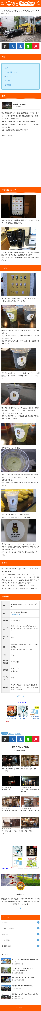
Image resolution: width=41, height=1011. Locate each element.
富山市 (5, 733)
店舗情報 (8, 85)
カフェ (12, 733)
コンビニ (7, 928)
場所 (6, 68)
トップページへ (20, 696)
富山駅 (18, 733)
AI (4, 922)
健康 (4, 934)
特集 (5, 940)
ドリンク (8, 76)
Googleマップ (15, 614)
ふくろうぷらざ (19, 1008)
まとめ (7, 80)
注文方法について (11, 72)
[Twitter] (20, 908)
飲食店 (6, 946)
